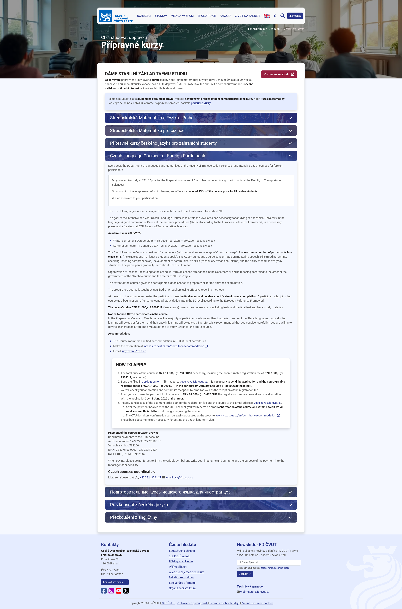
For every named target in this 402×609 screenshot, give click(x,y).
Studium (161, 16)
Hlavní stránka (256, 28)
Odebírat (243, 573)
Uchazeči (144, 16)
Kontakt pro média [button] (113, 582)
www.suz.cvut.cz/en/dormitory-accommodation (174, 346)
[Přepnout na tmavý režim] (275, 16)
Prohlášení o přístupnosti (192, 603)
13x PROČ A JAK (179, 556)
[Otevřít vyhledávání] (283, 15)
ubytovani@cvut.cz (134, 351)
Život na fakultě (248, 16)
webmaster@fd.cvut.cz (254, 591)
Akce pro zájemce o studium (186, 572)
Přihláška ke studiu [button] (277, 74)
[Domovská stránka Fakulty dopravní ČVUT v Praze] (116, 16)
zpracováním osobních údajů (275, 568)
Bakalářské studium (181, 577)
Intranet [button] (296, 15)
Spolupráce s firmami (182, 582)
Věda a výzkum (182, 16)
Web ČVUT (168, 603)
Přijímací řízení (178, 566)
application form (152, 381)
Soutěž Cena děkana (182, 550)
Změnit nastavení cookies (257, 603)
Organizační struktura (182, 588)
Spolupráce (207, 16)
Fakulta (225, 16)
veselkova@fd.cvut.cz (193, 381)
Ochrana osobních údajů (224, 603)
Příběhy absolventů (181, 561)
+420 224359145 (150, 477)
